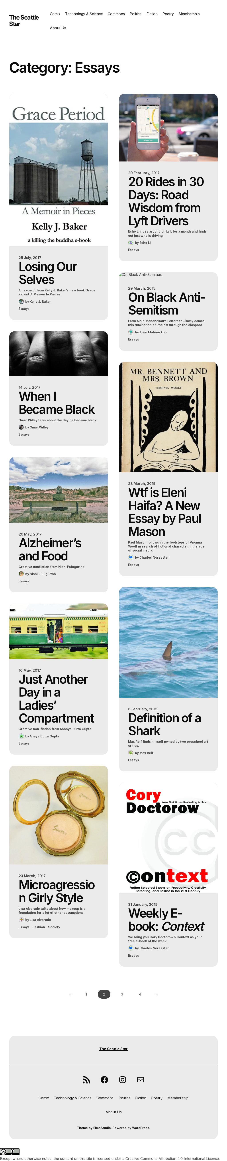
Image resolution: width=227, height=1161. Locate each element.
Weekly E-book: (165, 920)
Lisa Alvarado (40, 920)
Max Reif (146, 753)
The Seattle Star (24, 21)
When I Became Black (57, 403)
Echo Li (145, 243)
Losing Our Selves (48, 273)
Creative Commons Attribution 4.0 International (165, 1158)
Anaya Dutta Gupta (44, 736)
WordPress (140, 1128)
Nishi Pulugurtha (43, 574)
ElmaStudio (102, 1128)
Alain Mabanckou (153, 332)
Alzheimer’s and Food (50, 549)
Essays (24, 309)
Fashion (39, 927)
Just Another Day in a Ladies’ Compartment (56, 699)
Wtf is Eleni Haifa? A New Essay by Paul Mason (164, 512)
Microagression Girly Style (56, 891)
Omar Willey (39, 427)
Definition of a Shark (164, 724)
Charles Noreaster (154, 557)
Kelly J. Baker (40, 301)
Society (54, 927)
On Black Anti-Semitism (166, 304)
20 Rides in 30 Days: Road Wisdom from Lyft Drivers (166, 201)
